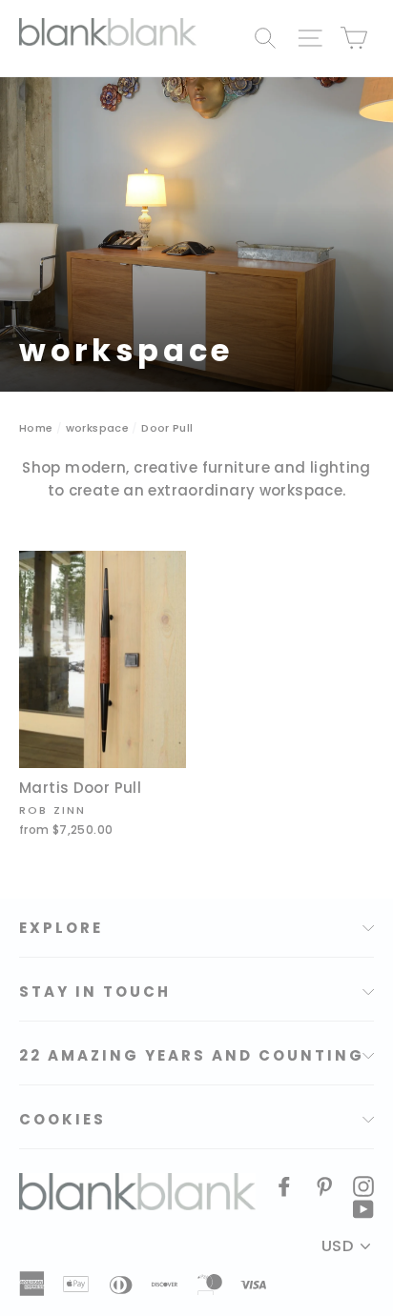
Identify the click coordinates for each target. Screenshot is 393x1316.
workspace (97, 427)
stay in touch (95, 992)
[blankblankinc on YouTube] (363, 1208)
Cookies (62, 1119)
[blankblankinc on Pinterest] (324, 1185)
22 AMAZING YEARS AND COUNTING (191, 1055)
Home (36, 427)
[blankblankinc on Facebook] (284, 1185)
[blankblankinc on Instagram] (363, 1185)
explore (61, 928)
